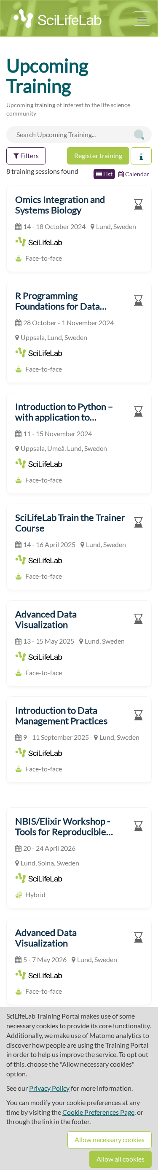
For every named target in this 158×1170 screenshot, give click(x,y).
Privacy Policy (49, 1088)
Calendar (136, 174)
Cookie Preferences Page (98, 1112)
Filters (29, 155)
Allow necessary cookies (110, 1139)
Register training (98, 155)
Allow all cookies (120, 1159)
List (107, 174)
